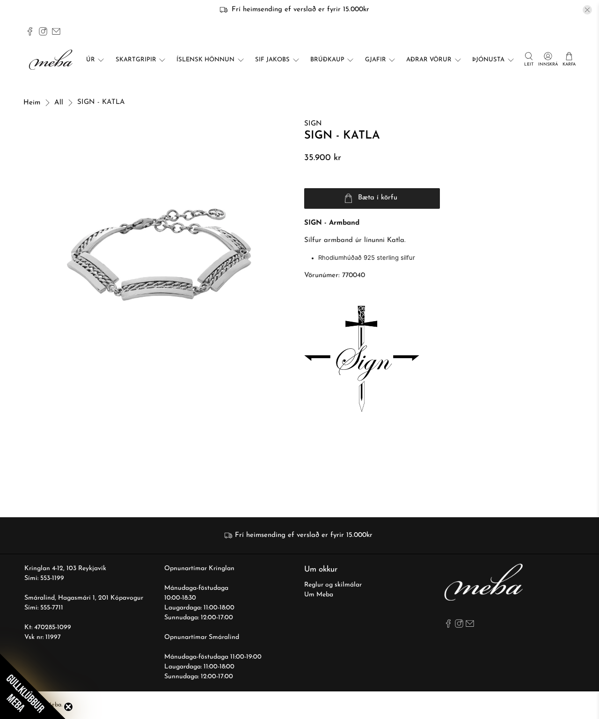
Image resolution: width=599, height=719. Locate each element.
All (58, 102)
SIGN (313, 123)
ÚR (90, 60)
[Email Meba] (56, 31)
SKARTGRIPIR (136, 60)
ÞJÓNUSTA (488, 60)
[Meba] (52, 60)
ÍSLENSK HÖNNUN (205, 60)
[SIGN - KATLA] (159, 254)
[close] (587, 10)
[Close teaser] (68, 707)
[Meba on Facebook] (30, 31)
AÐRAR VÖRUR (429, 60)
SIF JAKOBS (272, 60)
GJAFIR (375, 60)
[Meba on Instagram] (43, 31)
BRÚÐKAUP (327, 60)
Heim (31, 102)
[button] (33, 686)
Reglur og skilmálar (333, 584)
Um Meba (318, 594)
